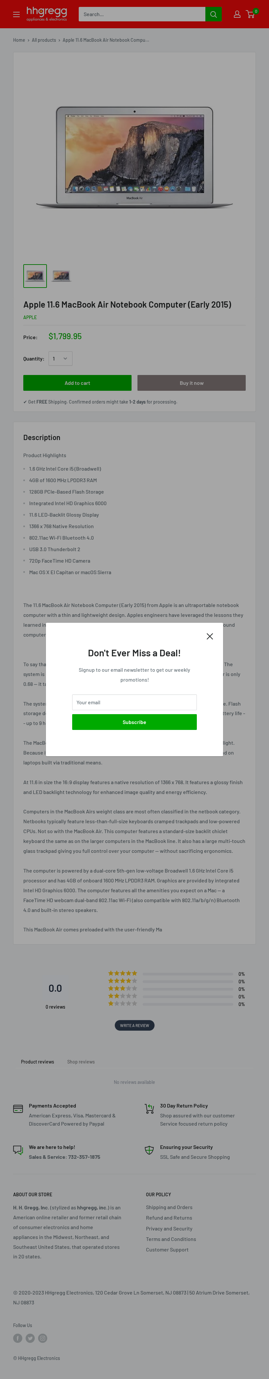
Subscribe (134, 722)
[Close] (210, 636)
